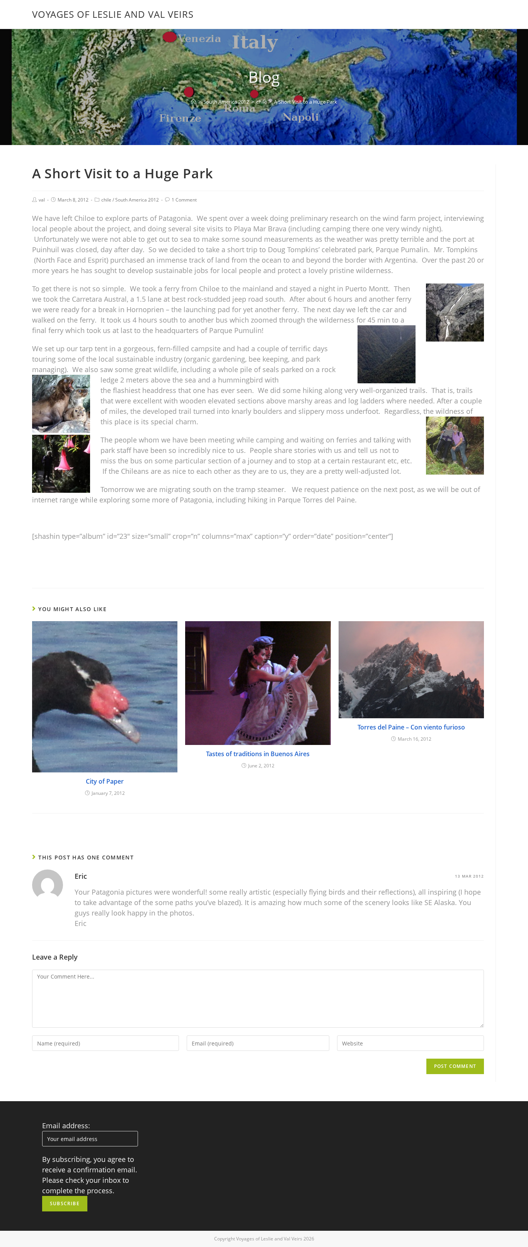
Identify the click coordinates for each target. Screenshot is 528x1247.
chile (106, 199)
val (42, 199)
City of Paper (105, 781)
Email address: (66, 1125)
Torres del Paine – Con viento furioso (411, 727)
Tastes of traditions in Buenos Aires (258, 754)
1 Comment (184, 199)
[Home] (193, 101)
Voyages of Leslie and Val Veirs (113, 14)
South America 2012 (137, 199)
